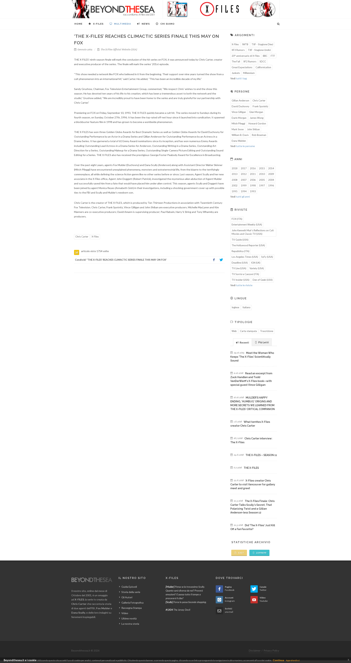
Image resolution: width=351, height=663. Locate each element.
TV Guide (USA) (240, 239)
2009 (271, 174)
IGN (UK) (255, 262)
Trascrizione (266, 331)
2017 (244, 168)
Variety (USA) (257, 268)
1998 (253, 185)
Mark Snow (238, 129)
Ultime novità (129, 618)
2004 (271, 179)
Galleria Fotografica (132, 602)
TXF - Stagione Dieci (262, 44)
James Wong (256, 117)
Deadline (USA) (240, 262)
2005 (262, 179)
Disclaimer (255, 650)
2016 (253, 168)
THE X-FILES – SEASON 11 (261, 455)
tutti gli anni (243, 196)
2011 (253, 174)
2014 (271, 168)
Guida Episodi (129, 586)
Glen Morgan (256, 112)
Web (234, 331)
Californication (263, 67)
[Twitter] (221, 260)
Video (124, 613)
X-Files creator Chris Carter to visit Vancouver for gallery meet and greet (252, 484)
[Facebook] (214, 260)
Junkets (236, 72)
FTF (273, 55)
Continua (278, 660)
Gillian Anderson (240, 100)
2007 (244, 179)
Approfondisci (293, 660)
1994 (244, 191)
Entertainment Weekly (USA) (247, 224)
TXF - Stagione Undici (259, 50)
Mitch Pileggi (238, 123)
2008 (234, 179)
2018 (234, 168)
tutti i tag (241, 78)
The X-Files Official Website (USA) (118, 49)
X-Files (95, 236)
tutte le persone (245, 146)
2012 (244, 174)
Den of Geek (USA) (263, 279)
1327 (240, 552)
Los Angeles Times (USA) (245, 256)
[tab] (242, 342)
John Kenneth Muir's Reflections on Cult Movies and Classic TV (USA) (253, 232)
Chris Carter (81, 236)
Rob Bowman (259, 135)
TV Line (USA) (239, 268)
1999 (244, 185)
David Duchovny (240, 106)
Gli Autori (126, 597)
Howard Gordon (257, 123)
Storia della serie (130, 592)
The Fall (236, 61)
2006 (253, 179)
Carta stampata (248, 331)
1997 (262, 185)
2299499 (261, 552)
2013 (234, 174)
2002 (234, 185)
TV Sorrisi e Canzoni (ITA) (245, 274)
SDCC (263, 61)
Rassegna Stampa (131, 607)
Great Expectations (242, 67)
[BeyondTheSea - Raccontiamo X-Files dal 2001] (113, 9)
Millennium (249, 72)
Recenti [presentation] (244, 342)
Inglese (235, 307)
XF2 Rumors (249, 61)
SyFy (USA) (267, 256)
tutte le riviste (244, 285)
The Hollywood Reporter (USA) (248, 245)
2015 (262, 168)
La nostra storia (130, 623)
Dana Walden (239, 140)
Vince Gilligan (239, 112)
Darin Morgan (239, 117)
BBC (265, 55)
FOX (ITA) (237, 218)
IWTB (245, 44)
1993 (253, 191)
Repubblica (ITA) (240, 251)
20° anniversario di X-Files (246, 55)
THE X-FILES (251, 467)
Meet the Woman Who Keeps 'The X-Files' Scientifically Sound (252, 356)
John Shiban (253, 129)
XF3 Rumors (238, 50)
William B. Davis (240, 135)
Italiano (246, 307)
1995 (234, 191)
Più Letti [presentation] (263, 342)
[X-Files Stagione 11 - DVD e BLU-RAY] (221, 9)
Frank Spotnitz (260, 106)
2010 (262, 174)
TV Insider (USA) (240, 279)
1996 (271, 185)
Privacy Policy (271, 650)
